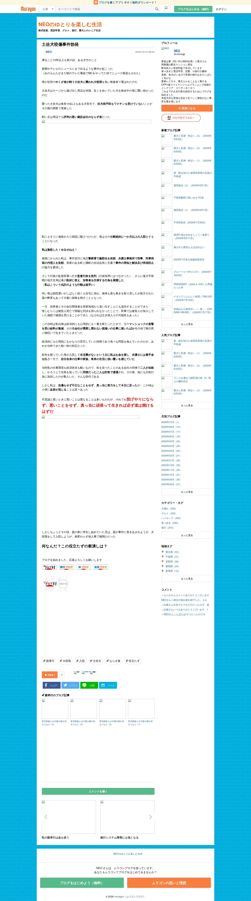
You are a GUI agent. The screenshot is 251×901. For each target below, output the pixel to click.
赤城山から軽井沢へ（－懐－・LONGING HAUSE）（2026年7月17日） (193, 310)
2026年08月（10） (171, 426)
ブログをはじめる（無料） (194, 9)
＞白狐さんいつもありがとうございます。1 (184, 609)
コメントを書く (98, 791)
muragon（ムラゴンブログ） (129, 896)
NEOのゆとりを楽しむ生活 (70, 24)
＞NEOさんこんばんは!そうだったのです (183, 614)
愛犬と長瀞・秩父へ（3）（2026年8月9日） (193, 137)
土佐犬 (97, 661)
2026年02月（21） (171, 455)
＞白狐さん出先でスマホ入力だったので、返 (185, 604)
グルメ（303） (169, 513)
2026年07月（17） (171, 431)
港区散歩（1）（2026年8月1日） (192, 209)
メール (111, 685)
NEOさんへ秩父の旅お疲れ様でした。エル (184, 600)
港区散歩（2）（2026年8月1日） (192, 185)
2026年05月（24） (171, 441)
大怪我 (67, 661)
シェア (53, 685)
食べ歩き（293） (170, 522)
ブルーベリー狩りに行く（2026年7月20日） (193, 273)
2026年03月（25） (171, 450)
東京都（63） (173, 552)
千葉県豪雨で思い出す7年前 (189, 197)
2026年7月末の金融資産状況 (189, 259)
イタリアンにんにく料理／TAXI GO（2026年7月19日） (193, 298)
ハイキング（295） (171, 518)
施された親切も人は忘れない (189, 247)
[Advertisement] (70, 619)
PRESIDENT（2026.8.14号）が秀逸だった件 (193, 286)
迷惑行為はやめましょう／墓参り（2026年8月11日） (192, 236)
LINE (92, 685)
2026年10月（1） (170, 422)
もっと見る (187, 324)
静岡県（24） (173, 566)
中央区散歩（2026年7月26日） (190, 222)
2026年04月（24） (171, 446)
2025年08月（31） (171, 484)
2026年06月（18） (171, 436)
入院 (82, 661)
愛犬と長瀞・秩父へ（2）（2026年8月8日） (193, 149)
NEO (177, 50)
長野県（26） (173, 561)
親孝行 (50, 661)
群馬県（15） (173, 570)
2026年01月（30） (171, 460)
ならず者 (114, 661)
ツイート (73, 685)
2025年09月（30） (171, 479)
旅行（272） (168, 527)
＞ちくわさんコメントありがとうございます (185, 595)
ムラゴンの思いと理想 (169, 882)
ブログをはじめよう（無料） (82, 882)
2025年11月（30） (171, 470)
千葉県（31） (173, 556)
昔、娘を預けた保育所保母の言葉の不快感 (193, 174)
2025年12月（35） (171, 465)
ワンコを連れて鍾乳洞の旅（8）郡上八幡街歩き (192, 379)
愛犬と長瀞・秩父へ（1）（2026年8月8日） (193, 162)
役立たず (134, 661)
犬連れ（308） (169, 508)
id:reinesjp (179, 54)
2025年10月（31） (171, 474)
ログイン (221, 9)
